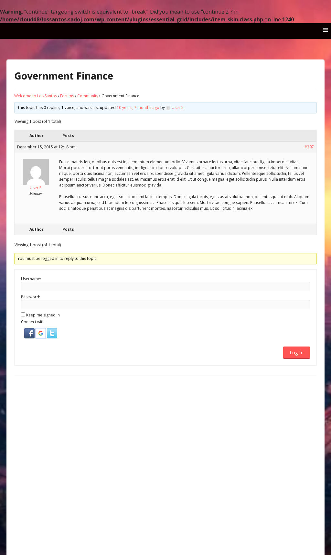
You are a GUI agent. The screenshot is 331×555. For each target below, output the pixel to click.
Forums (67, 96)
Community (87, 96)
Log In (297, 352)
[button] (30, 337)
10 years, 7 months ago (138, 107)
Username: (31, 279)
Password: (30, 297)
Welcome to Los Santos (35, 96)
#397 (309, 147)
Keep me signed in (43, 315)
